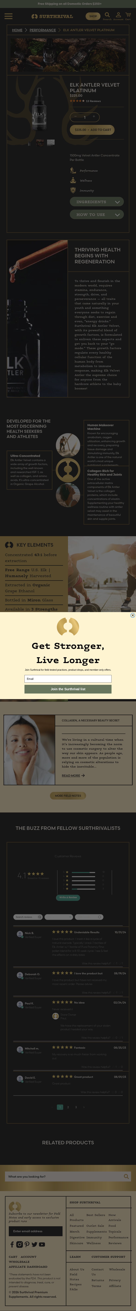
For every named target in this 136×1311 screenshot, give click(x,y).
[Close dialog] (133, 615)
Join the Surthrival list (68, 689)
